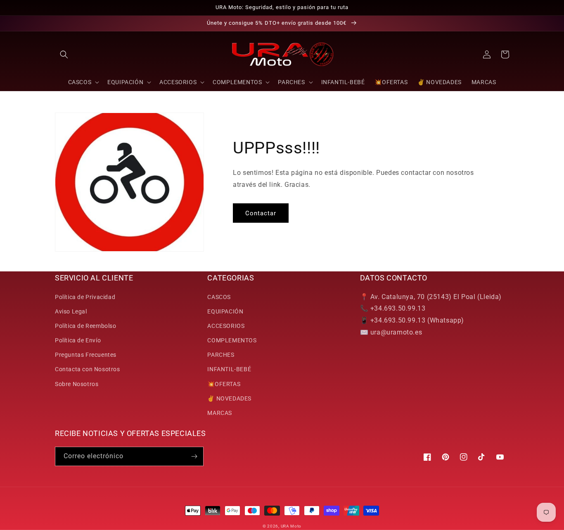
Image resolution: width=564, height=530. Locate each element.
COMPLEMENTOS (231, 340)
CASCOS (219, 297)
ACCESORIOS (225, 326)
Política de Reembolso (85, 326)
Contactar (260, 213)
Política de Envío (78, 340)
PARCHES (220, 354)
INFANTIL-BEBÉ (229, 369)
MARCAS (219, 413)
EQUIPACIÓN (225, 311)
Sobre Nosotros (76, 384)
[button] (64, 54)
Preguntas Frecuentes (85, 354)
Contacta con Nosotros (87, 369)
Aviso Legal (71, 311)
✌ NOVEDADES (229, 398)
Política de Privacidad (85, 297)
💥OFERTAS (223, 384)
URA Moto (291, 526)
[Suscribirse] (194, 456)
